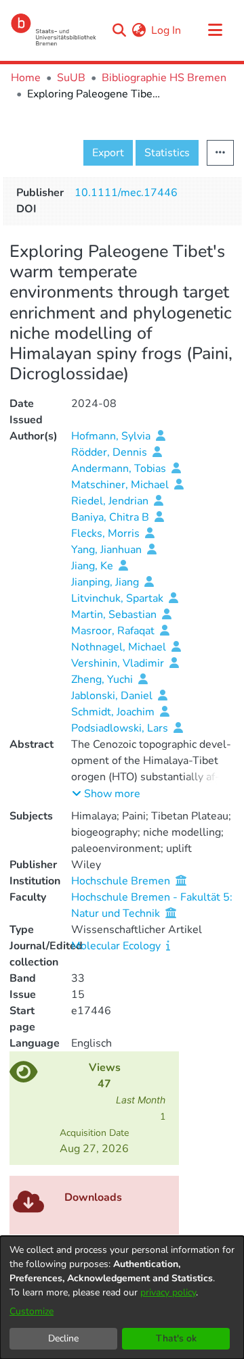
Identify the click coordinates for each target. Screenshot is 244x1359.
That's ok (176, 1338)
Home (26, 77)
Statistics (167, 152)
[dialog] (122, 1297)
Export (108, 152)
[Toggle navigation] (215, 30)
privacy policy (168, 1292)
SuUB (71, 77)
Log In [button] (166, 30)
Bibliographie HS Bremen (164, 77)
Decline (63, 1338)
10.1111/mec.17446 (126, 192)
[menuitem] (138, 30)
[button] (106, 794)
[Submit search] (118, 30)
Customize (31, 1311)
